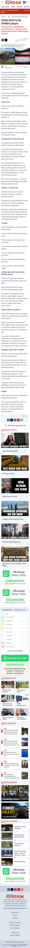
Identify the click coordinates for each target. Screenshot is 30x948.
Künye (15, 915)
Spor (9, 16)
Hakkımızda (15, 912)
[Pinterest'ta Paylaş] (18, 420)
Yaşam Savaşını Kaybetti (21, 10)
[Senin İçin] (24, 2)
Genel (13, 7)
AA (8, 66)
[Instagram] (15, 889)
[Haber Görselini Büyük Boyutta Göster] (15, 56)
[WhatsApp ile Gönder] (21, 420)
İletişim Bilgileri (15, 935)
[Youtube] (18, 889)
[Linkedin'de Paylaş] (15, 420)
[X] (12, 889)
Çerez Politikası (15, 928)
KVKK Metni (15, 932)
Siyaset (20, 7)
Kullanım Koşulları (15, 922)
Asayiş (26, 7)
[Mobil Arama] (27, 2)
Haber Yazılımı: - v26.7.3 (15, 945)
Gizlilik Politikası (15, 925)
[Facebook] (8, 889)
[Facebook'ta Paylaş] (2, 40)
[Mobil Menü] (2, 2)
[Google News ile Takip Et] (25, 67)
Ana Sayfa (6, 7)
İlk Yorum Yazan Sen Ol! (16, 426)
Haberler (3, 16)
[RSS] (22, 889)
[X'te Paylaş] (6, 40)
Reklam (15, 918)
